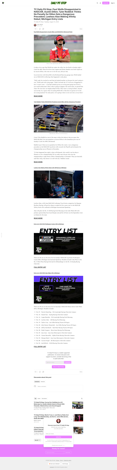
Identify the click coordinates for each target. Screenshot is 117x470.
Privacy (57, 460)
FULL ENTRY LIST (40, 267)
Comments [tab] (37, 381)
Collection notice (67, 460)
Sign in (113, 3)
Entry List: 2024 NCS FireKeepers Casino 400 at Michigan (49, 224)
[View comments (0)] (40, 29)
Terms (61, 460)
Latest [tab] (39, 398)
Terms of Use (65, 440)
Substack (52, 467)
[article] (58, 406)
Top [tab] (35, 398)
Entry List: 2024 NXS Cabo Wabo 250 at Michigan (47, 273)
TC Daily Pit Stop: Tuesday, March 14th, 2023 (44, 407)
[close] (71, 419)
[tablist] (40, 381)
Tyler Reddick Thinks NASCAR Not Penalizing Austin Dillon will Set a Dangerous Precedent (57, 102)
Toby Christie (40, 24)
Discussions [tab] (44, 398)
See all (36, 440)
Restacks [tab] (43, 381)
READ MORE (38, 96)
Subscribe (105, 3)
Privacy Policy (68, 441)
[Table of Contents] (1, 235)
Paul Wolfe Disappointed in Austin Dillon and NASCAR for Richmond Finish (53, 32)
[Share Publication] (100, 3)
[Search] (97, 3)
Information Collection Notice (58, 441)
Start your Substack (55, 463)
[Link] (32, 96)
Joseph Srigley (43, 434)
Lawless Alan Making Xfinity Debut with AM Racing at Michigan (50, 167)
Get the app (65, 463)
